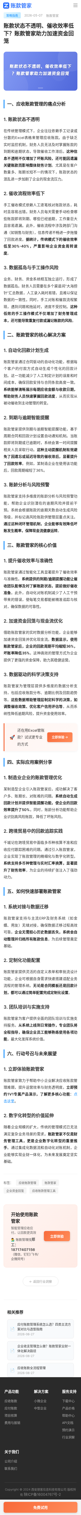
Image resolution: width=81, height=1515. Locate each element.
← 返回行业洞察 (40, 1281)
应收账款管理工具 (44, 1190)
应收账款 (10, 1401)
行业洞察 (68, 1437)
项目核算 (10, 1415)
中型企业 (40, 1408)
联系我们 (10, 1468)
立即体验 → (60, 737)
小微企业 (40, 1401)
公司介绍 (10, 1461)
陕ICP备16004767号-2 (42, 1494)
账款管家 (50, 1183)
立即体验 (57, 1236)
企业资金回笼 (15, 1190)
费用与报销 (12, 1423)
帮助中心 (68, 1415)
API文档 (67, 1423)
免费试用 (40, 1507)
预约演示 (68, 1430)
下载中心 (68, 1401)
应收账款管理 (27, 1183)
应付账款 (10, 1408)
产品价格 (68, 1408)
